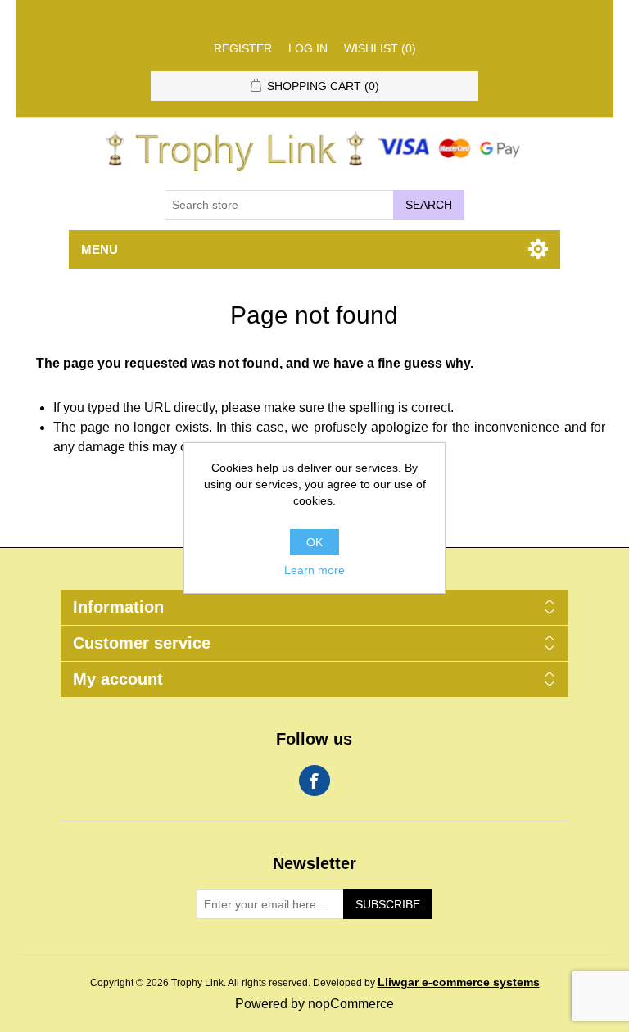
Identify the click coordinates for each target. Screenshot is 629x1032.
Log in (308, 48)
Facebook (314, 780)
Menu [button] (99, 249)
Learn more (314, 570)
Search (428, 204)
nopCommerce (351, 1004)
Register (243, 48)
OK (314, 542)
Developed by (426, 983)
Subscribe (387, 904)
